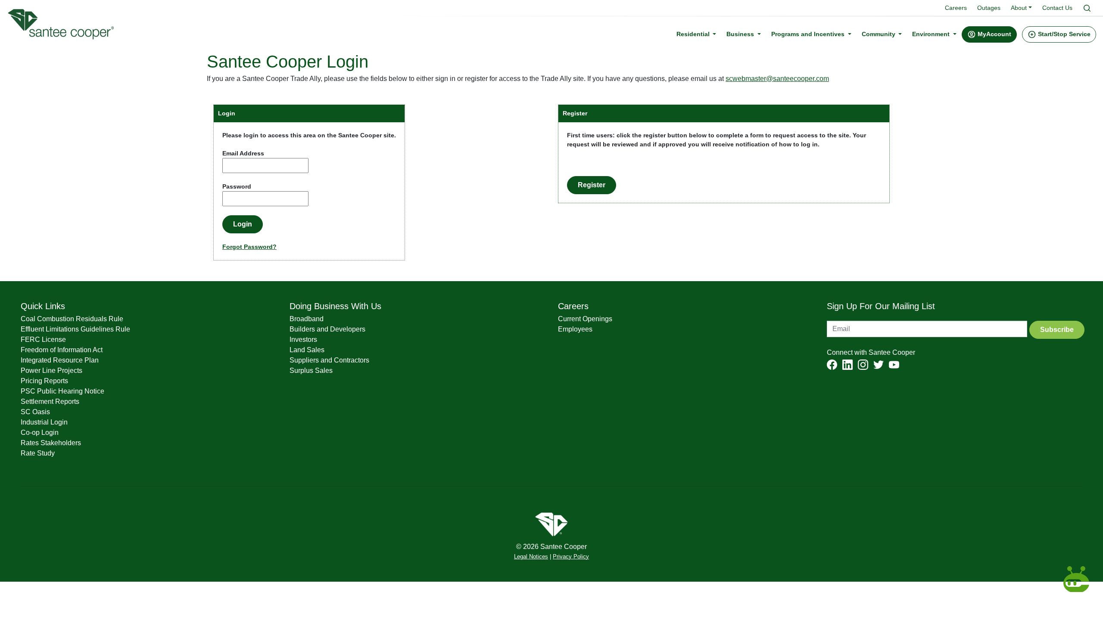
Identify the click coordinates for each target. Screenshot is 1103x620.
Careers (956, 7)
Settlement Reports (50, 401)
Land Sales (307, 349)
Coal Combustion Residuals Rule (72, 318)
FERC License (43, 339)
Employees (575, 329)
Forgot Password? (249, 246)
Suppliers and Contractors (329, 360)
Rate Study (38, 453)
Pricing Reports (44, 380)
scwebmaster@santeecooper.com (777, 78)
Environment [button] (931, 34)
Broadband (307, 318)
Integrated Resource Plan (60, 360)
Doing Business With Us (335, 306)
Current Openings (585, 318)
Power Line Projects (51, 370)
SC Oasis (35, 411)
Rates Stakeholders (51, 442)
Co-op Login (40, 432)
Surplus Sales (311, 370)
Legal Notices (531, 557)
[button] (989, 34)
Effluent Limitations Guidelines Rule (75, 329)
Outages (988, 7)
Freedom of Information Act (62, 349)
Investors (303, 339)
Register (591, 185)
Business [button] (741, 34)
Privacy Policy (571, 557)
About (1019, 7)
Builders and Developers (327, 329)
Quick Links (43, 306)
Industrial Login (44, 422)
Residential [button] (693, 34)
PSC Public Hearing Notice (62, 391)
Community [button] (879, 34)
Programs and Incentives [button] (808, 34)
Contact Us (1057, 7)
